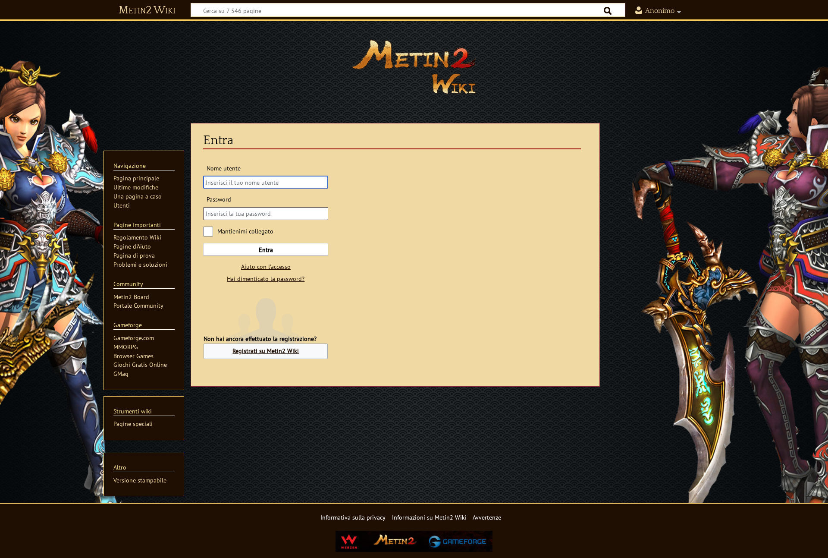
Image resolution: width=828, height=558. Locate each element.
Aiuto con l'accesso (266, 266)
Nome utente (223, 168)
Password (219, 199)
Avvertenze (487, 517)
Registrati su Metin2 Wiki (265, 351)
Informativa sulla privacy (353, 517)
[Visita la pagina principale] (414, 67)
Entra (266, 250)
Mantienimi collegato (245, 231)
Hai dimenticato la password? (265, 278)
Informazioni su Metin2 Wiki (429, 517)
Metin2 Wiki (147, 10)
